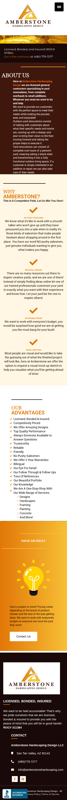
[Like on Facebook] (15, 778)
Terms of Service (50, 794)
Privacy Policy (33, 794)
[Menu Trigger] (59, 6)
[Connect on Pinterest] (23, 778)
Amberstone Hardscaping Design (28, 7)
